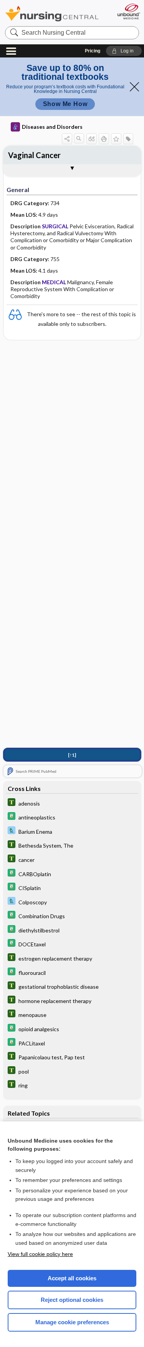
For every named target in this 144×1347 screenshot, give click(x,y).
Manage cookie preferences (72, 1322)
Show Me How (65, 104)
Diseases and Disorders (52, 126)
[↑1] (72, 755)
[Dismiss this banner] (134, 86)
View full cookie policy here (40, 1254)
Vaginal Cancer (34, 155)
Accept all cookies (72, 1278)
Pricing (92, 51)
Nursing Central (52, 13)
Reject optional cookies (72, 1299)
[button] (124, 51)
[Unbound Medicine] (128, 11)
